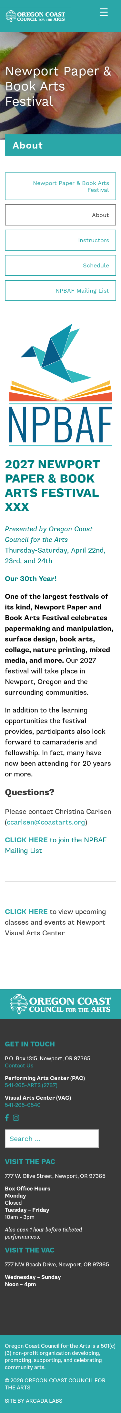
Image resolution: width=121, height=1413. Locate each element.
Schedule (96, 265)
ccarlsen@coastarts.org (46, 822)
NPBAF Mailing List (82, 290)
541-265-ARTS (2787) (31, 1085)
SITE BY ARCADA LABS (33, 1401)
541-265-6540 (23, 1105)
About (100, 215)
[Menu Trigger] (107, 17)
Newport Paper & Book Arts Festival (71, 186)
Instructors (93, 240)
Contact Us (19, 1065)
